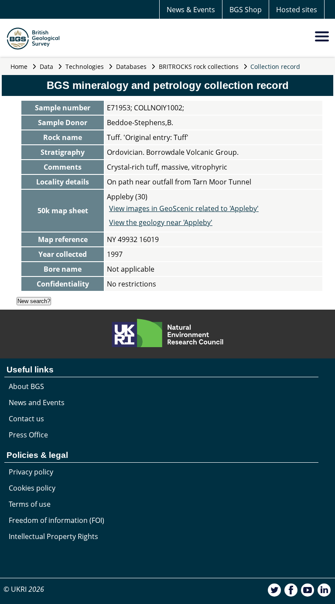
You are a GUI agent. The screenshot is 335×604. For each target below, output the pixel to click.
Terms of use (30, 504)
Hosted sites (296, 9)
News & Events (191, 9)
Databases (131, 66)
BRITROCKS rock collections (199, 66)
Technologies (84, 66)
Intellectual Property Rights (53, 536)
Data (46, 66)
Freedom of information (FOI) (56, 520)
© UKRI (23, 589)
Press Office (28, 435)
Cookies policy (32, 488)
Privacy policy (31, 472)
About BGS (26, 386)
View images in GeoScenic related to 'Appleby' (184, 208)
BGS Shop (245, 9)
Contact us (26, 418)
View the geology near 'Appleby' (160, 222)
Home (18, 66)
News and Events (37, 402)
